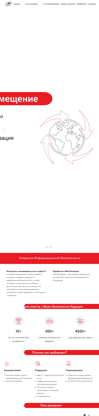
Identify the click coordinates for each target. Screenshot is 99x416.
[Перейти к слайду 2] (47, 246)
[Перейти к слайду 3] (49, 246)
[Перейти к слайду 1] (45, 246)
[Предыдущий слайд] (5, 129)
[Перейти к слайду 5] (53, 246)
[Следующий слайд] (94, 129)
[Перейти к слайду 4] (51, 246)
